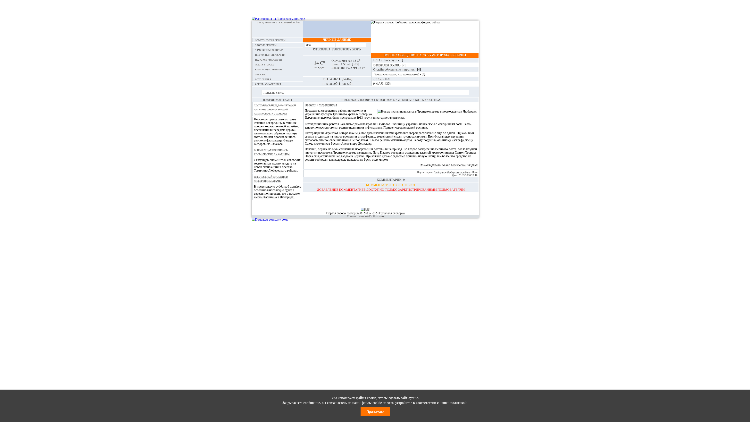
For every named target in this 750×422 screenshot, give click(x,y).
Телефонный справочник (270, 54)
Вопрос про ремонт (386, 64)
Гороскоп (260, 74)
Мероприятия (328, 104)
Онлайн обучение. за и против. (394, 69)
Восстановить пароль (346, 48)
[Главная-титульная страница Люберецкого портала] (277, 31)
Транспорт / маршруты (268, 59)
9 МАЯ (378, 83)
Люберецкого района (458, 172)
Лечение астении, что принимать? (396, 74)
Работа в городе (264, 64)
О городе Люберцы (266, 44)
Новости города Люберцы (270, 40)
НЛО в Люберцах (385, 60)
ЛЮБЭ (378, 78)
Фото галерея (263, 79)
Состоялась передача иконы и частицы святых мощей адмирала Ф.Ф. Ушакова (275, 109)
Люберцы (439, 172)
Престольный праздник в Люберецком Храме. (271, 178)
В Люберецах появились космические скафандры (271, 152)
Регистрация (321, 48)
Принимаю (375, 412)
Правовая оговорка (392, 213)
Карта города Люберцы (268, 69)
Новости (310, 104)
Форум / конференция (268, 84)
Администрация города (269, 49)
